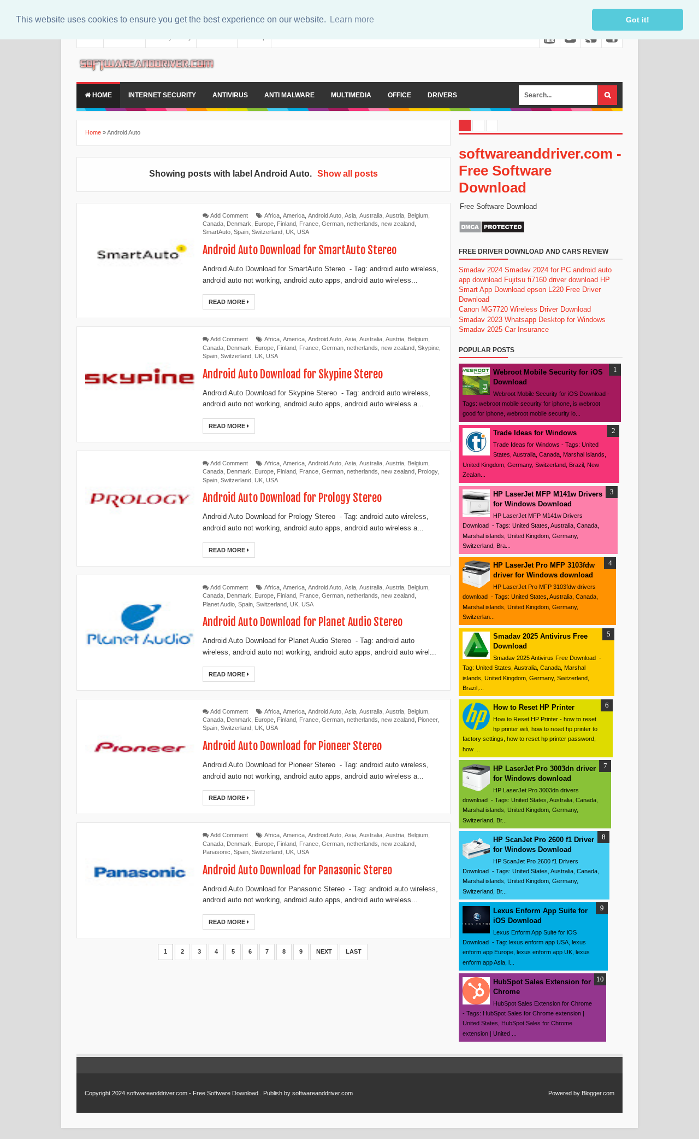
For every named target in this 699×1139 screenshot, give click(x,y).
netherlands (362, 223)
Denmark (239, 223)
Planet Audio (219, 604)
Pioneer (428, 719)
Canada (213, 223)
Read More (228, 302)
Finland (286, 223)
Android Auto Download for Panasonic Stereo (297, 870)
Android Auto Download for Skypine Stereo (293, 374)
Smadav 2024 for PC (538, 270)
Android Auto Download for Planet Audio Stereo (302, 622)
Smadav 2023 (480, 320)
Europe (264, 223)
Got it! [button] (637, 19)
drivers (442, 95)
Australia (370, 215)
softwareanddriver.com (322, 1093)
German (332, 223)
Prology (428, 471)
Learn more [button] (352, 19)
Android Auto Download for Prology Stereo (292, 498)
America (294, 215)
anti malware (289, 95)
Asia (350, 215)
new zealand (397, 223)
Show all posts (347, 173)
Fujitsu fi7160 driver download (551, 280)
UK (290, 232)
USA (303, 232)
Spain (241, 232)
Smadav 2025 (480, 329)
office (399, 95)
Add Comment (229, 215)
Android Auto (324, 215)
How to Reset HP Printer (533, 707)
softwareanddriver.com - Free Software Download (540, 170)
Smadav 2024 (480, 270)
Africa (272, 215)
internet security (162, 95)
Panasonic (216, 852)
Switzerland (267, 232)
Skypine (428, 347)
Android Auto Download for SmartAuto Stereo (299, 250)
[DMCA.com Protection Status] (492, 231)
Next (324, 951)
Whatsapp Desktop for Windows (555, 320)
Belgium (417, 215)
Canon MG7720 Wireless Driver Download (525, 309)
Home (101, 95)
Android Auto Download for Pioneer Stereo (292, 746)
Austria (395, 215)
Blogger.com (598, 1093)
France (308, 223)
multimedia (351, 95)
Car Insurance (527, 329)
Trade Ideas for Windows (535, 433)
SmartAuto (216, 232)
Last (354, 951)
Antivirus (230, 95)
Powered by (564, 1093)
